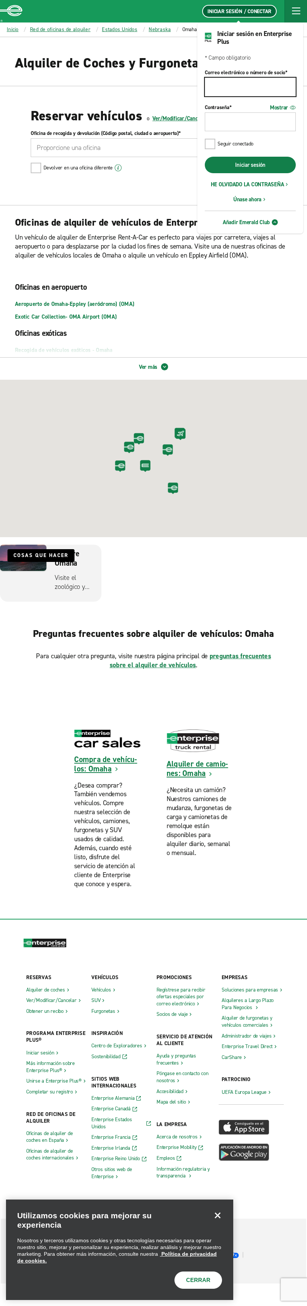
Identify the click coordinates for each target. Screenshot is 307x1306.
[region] (119, 1250)
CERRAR (198, 1280)
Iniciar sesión (250, 165)
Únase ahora (247, 199)
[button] (296, 11)
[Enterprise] (11, 11)
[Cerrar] (217, 1215)
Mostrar (279, 107)
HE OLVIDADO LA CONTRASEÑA (247, 184)
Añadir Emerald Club (246, 222)
